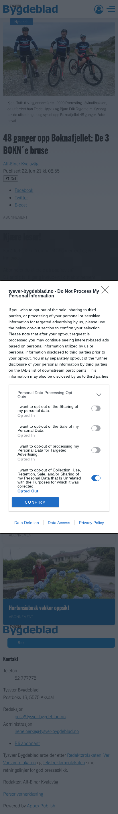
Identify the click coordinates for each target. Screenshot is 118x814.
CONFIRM (35, 502)
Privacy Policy (91, 522)
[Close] (106, 291)
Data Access (59, 522)
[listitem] (59, 395)
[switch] (96, 408)
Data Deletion (26, 522)
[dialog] (59, 407)
